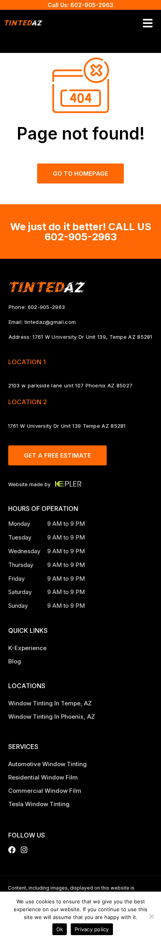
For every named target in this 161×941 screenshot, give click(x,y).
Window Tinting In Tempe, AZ (50, 703)
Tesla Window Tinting (39, 804)
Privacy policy (92, 929)
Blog (14, 661)
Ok (59, 929)
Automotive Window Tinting (47, 764)
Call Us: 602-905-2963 (80, 5)
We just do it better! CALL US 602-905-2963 (80, 231)
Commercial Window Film (44, 790)
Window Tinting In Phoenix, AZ (52, 716)
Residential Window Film (43, 777)
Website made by (29, 484)
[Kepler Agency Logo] (68, 484)
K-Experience (27, 648)
